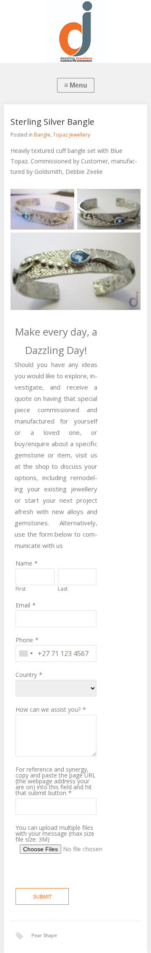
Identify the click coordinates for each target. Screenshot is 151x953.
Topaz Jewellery (71, 134)
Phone (24, 640)
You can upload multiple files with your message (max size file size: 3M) (55, 833)
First (21, 588)
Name (24, 563)
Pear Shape (44, 935)
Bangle (42, 134)
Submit (42, 897)
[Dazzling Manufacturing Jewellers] (75, 31)
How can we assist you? (48, 709)
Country (26, 675)
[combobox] (25, 653)
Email (23, 605)
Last (63, 588)
